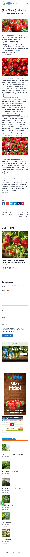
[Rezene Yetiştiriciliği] (6, 516)
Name (4, 311)
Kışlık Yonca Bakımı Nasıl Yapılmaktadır (7, 212)
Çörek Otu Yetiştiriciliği (8, 505)
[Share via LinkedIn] (15, 205)
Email (4, 317)
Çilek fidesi (18, 50)
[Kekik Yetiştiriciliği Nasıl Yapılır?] (6, 465)
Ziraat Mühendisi (7, 267)
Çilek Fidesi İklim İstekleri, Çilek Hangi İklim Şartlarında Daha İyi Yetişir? (14, 262)
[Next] (26, 251)
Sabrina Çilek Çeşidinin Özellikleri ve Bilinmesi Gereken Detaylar (22, 214)
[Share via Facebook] (3, 205)
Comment (5, 290)
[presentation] (15, 244)
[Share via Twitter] (11, 205)
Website (4, 324)
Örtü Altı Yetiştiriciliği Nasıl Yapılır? (11, 488)
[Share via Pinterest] (22, 205)
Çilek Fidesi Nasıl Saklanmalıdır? (11, 115)
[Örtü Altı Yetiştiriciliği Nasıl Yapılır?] (6, 482)
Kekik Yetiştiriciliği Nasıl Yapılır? (10, 471)
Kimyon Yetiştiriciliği (7, 539)
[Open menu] (27, 3)
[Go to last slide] (4, 251)
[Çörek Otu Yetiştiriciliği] (6, 499)
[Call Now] (2, 503)
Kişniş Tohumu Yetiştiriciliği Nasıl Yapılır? (13, 454)
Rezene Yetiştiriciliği (7, 522)
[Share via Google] (7, 205)
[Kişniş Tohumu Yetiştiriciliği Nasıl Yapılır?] (6, 447)
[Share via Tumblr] (19, 205)
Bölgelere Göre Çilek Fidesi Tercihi (11, 97)
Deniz (4, 16)
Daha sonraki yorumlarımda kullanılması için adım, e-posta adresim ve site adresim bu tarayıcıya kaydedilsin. (14, 330)
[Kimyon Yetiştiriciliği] (6, 533)
